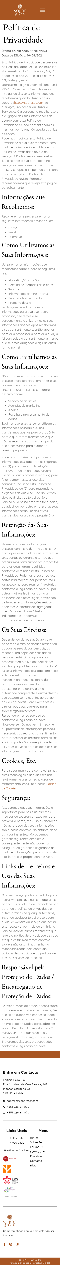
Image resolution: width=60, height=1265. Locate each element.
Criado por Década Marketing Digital (30, 1263)
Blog (33, 1165)
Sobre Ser (36, 1142)
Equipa (34, 1146)
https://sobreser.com (28, 103)
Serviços (35, 1151)
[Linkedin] (17, 1244)
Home (34, 1137)
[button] (42, 10)
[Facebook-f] (4, 1244)
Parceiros (36, 1156)
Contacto (36, 1160)
